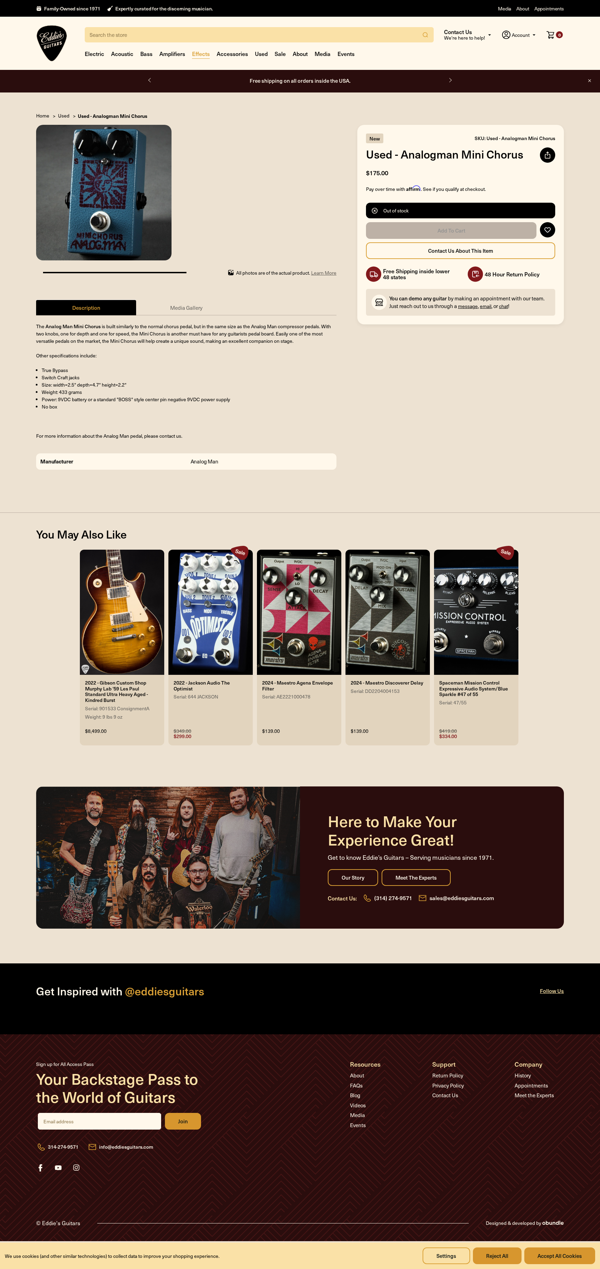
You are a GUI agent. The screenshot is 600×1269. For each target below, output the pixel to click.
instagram (76, 1168)
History (523, 1075)
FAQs (356, 1085)
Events (346, 53)
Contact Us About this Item (460, 250)
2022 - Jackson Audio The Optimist (202, 686)
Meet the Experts (416, 877)
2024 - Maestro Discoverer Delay (387, 683)
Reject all (497, 1255)
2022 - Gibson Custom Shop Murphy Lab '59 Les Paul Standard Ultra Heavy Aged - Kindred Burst (116, 691)
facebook (40, 1168)
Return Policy (447, 1075)
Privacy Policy (448, 1085)
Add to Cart (451, 230)
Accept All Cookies (560, 1255)
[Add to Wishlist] (547, 229)
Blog (355, 1095)
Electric (94, 53)
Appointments (549, 8)
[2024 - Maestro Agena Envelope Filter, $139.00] (299, 612)
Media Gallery (186, 307)
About (522, 8)
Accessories (232, 53)
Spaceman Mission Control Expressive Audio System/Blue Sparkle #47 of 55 (473, 688)
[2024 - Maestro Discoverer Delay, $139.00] (387, 612)
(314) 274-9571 (393, 898)
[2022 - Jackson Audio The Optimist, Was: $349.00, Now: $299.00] (210, 612)
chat (503, 306)
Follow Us (552, 990)
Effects (201, 53)
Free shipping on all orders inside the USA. (300, 80)
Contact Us (445, 1095)
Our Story (353, 877)
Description (86, 307)
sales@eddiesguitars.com (462, 898)
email (485, 306)
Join (183, 1121)
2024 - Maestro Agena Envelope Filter (297, 686)
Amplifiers (172, 53)
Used (261, 53)
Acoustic (122, 53)
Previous (150, 80)
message (468, 306)
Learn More (323, 272)
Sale (280, 53)
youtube (58, 1168)
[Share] (547, 155)
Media (504, 8)
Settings (446, 1255)
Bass (146, 53)
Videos (358, 1105)
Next (450, 80)
